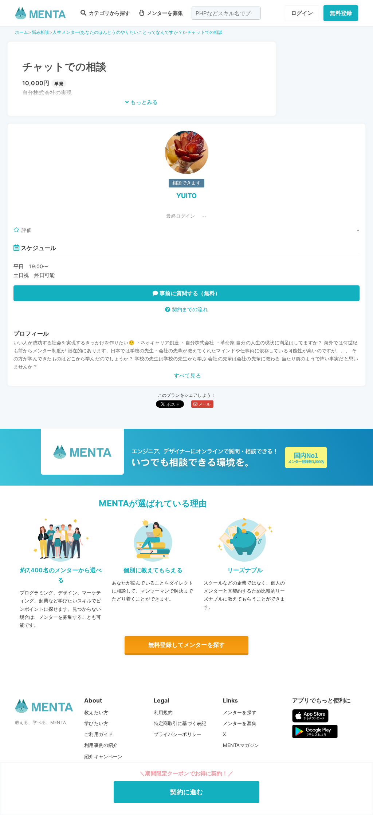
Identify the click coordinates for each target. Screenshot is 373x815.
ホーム (21, 32)
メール (204, 404)
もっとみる (143, 102)
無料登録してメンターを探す (186, 644)
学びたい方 (96, 723)
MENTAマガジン (241, 745)
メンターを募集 (164, 13)
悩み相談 (41, 32)
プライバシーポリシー (178, 734)
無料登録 (341, 12)
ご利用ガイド (98, 734)
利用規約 (163, 712)
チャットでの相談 (205, 32)
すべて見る (187, 375)
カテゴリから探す (109, 13)
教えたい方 (96, 712)
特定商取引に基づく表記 (180, 723)
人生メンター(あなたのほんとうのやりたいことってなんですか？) (118, 32)
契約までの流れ (189, 309)
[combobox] (226, 13)
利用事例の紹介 (101, 745)
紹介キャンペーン (103, 756)
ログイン (302, 12)
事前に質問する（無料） (189, 293)
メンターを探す (239, 712)
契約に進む (186, 792)
